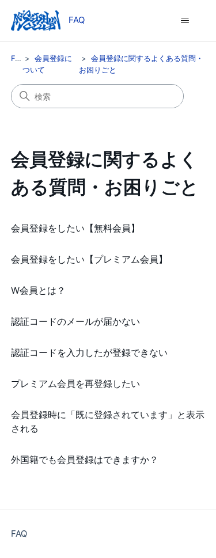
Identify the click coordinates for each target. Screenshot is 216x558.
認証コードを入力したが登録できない (89, 352)
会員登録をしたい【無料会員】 (75, 228)
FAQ (18, 58)
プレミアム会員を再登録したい (75, 383)
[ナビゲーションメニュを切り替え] (184, 21)
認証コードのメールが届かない (75, 321)
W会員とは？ (38, 290)
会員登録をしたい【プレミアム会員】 (89, 259)
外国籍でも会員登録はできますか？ (84, 459)
